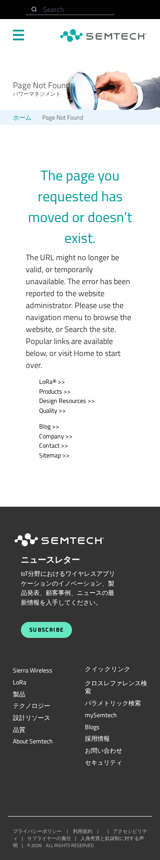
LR (19, 682)
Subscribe (46, 629)
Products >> (55, 391)
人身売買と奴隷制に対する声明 (78, 842)
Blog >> (49, 426)
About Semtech (33, 741)
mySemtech (101, 715)
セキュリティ (103, 762)
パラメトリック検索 (113, 703)
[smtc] (103, 35)
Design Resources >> (67, 401)
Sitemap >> (54, 455)
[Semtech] (68, 548)
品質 (19, 730)
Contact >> (53, 445)
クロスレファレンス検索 (116, 687)
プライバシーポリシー (37, 831)
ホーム (22, 117)
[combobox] (70, 9)
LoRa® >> (52, 382)
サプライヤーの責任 (49, 838)
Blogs (92, 727)
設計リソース (31, 718)
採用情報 (97, 738)
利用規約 (82, 831)
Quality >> (52, 410)
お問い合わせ (103, 750)
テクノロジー (31, 706)
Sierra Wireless (32, 670)
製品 (19, 694)
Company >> (55, 436)
